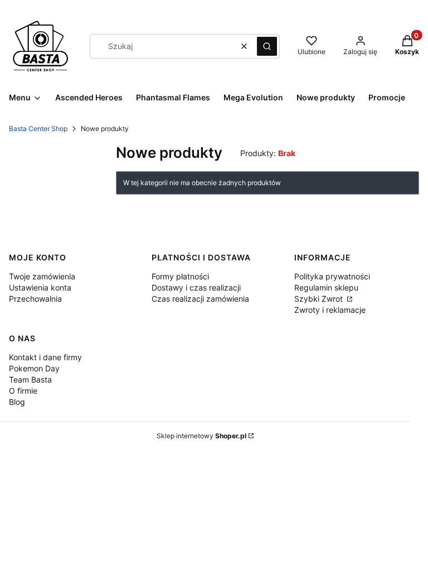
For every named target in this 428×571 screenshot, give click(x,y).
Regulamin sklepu (326, 287)
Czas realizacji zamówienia (200, 298)
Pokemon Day (34, 368)
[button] (267, 46)
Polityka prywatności (332, 276)
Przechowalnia (35, 298)
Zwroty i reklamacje (330, 309)
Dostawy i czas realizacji (196, 287)
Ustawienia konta (40, 287)
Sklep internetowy (201, 436)
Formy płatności (180, 276)
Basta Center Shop (38, 128)
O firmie (23, 390)
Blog (17, 402)
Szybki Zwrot (319, 298)
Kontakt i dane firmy (45, 357)
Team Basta (30, 379)
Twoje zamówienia (42, 276)
